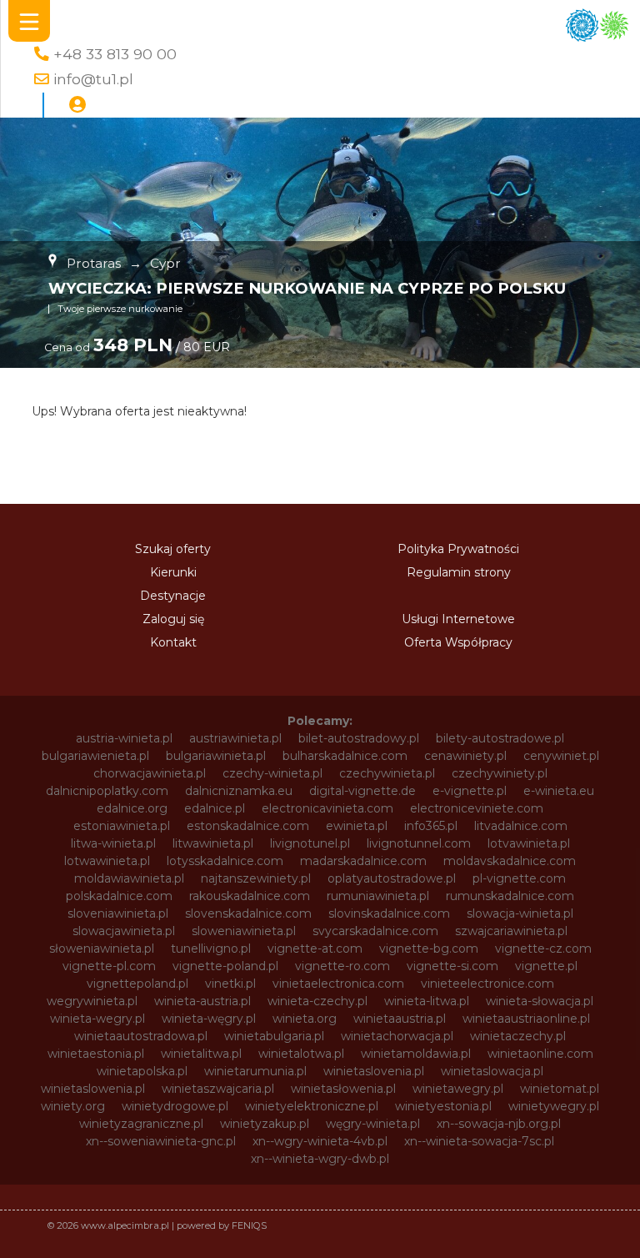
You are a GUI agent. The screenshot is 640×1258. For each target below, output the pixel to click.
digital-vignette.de (362, 790)
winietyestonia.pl (443, 1106)
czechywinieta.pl (387, 773)
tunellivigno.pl (211, 948)
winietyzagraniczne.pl (141, 1123)
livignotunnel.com (419, 843)
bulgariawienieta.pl (95, 755)
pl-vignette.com (519, 878)
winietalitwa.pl (201, 1053)
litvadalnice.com (521, 825)
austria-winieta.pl (124, 738)
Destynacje (173, 595)
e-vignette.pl (469, 790)
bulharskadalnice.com (345, 755)
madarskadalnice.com (363, 860)
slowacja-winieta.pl (520, 913)
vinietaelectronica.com (338, 983)
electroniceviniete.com (476, 808)
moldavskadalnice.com (509, 860)
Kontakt (173, 642)
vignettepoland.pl (137, 983)
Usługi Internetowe (458, 618)
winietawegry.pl (457, 1088)
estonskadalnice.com (248, 825)
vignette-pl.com (109, 966)
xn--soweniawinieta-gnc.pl (161, 1141)
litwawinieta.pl (212, 843)
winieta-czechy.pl (318, 1001)
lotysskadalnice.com (225, 860)
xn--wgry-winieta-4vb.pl (320, 1141)
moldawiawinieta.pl (129, 878)
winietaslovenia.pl (373, 1071)
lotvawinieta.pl (529, 843)
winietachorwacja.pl (397, 1036)
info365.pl (431, 825)
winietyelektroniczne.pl (311, 1106)
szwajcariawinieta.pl (511, 930)
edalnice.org (132, 808)
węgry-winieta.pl (373, 1123)
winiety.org (73, 1106)
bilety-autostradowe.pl (500, 738)
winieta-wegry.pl (97, 1018)
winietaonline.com (540, 1053)
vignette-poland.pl (225, 966)
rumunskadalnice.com (510, 895)
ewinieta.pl (357, 825)
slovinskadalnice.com (389, 913)
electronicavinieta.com (327, 808)
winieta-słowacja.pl (539, 1001)
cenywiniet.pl (561, 755)
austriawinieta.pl (235, 738)
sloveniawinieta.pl (118, 913)
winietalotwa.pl (301, 1053)
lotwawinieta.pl (107, 860)
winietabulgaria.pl (274, 1036)
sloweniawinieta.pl (244, 930)
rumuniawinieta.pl (378, 895)
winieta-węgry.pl (209, 1018)
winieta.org (304, 1018)
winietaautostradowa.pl (141, 1036)
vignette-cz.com (543, 948)
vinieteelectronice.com (487, 983)
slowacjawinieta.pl (123, 930)
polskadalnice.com (119, 895)
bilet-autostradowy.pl (358, 738)
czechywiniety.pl (500, 773)
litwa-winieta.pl (113, 843)
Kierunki (173, 572)
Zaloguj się (173, 618)
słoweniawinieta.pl (101, 948)
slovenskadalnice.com (248, 913)
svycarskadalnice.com (375, 930)
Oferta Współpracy (458, 642)
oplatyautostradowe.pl (392, 878)
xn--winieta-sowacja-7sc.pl (479, 1141)
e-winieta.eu (558, 790)
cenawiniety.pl (465, 755)
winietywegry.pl (553, 1106)
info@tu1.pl (93, 79)
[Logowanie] (77, 105)
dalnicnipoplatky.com (107, 790)
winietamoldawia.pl (416, 1053)
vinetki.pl (230, 983)
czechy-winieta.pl (272, 773)
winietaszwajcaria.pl (218, 1088)
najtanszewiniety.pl (256, 878)
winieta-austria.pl (202, 1001)
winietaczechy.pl (518, 1036)
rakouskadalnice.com (249, 895)
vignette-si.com (452, 966)
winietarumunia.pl (255, 1071)
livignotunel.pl (310, 843)
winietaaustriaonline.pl (526, 1018)
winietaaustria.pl (399, 1018)
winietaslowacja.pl (492, 1071)
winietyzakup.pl (264, 1123)
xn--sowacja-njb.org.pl (499, 1123)
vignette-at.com (315, 948)
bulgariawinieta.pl (216, 755)
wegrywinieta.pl (92, 1001)
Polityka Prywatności (458, 548)
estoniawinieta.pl (121, 825)
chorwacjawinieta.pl (149, 773)
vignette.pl (546, 966)
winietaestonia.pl (96, 1053)
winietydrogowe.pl (175, 1106)
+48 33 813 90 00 (115, 54)
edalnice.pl (214, 808)
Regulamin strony (459, 572)
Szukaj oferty (173, 548)
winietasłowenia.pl (343, 1088)
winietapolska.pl (142, 1071)
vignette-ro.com (342, 966)
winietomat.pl (559, 1088)
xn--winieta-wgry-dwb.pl (320, 1158)
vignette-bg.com (428, 948)
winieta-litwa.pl (426, 1001)
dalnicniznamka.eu (238, 790)
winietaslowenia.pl (93, 1088)
